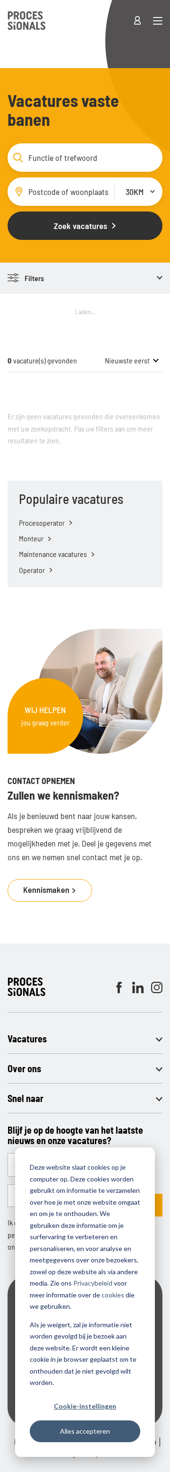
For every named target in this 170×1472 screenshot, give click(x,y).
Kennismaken (47, 889)
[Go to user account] (143, 21)
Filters (34, 277)
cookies (113, 1295)
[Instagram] (156, 987)
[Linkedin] (138, 987)
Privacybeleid (92, 1283)
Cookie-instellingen (85, 1406)
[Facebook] (119, 987)
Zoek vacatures (80, 225)
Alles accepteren (85, 1431)
